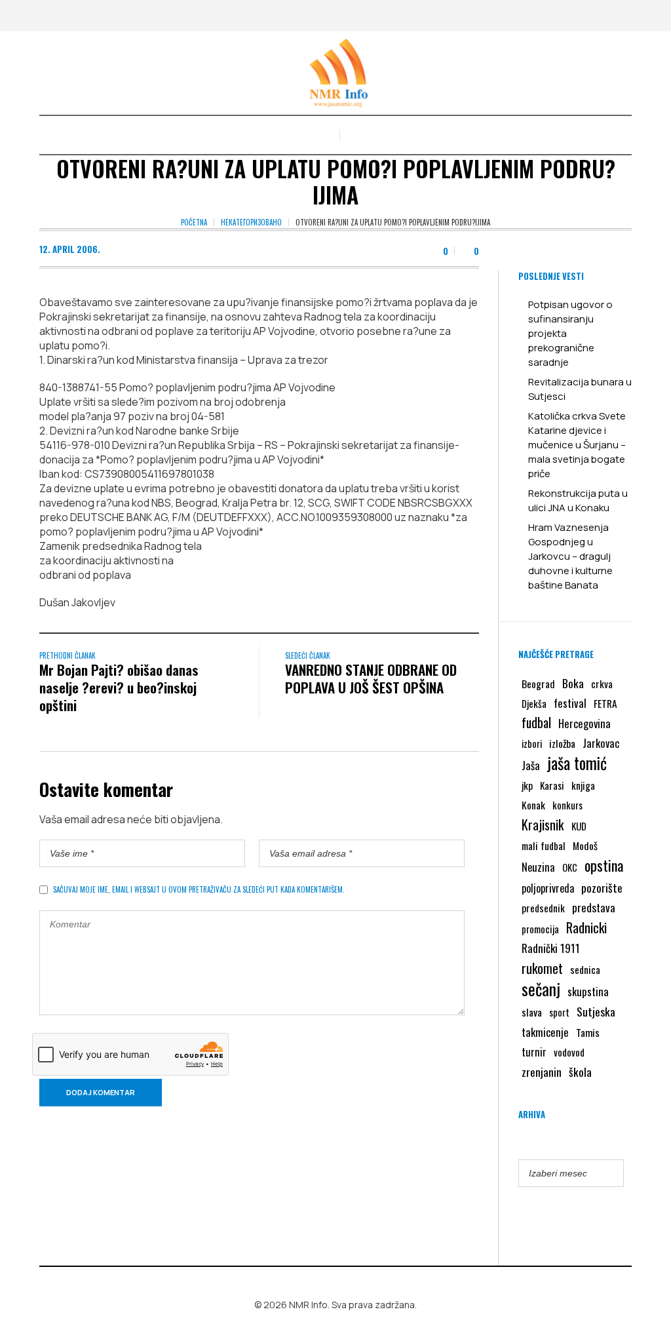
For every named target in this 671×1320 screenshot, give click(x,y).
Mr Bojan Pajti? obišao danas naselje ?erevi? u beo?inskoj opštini (119, 687)
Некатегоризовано (251, 222)
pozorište (602, 887)
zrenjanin (542, 1071)
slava (532, 1012)
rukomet (542, 968)
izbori (532, 743)
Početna (194, 222)
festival (570, 703)
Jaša (531, 765)
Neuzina (538, 867)
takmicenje (545, 1032)
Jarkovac (601, 743)
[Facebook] (325, 1283)
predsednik (543, 908)
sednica (585, 969)
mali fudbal (544, 845)
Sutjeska (596, 1011)
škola (580, 1071)
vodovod (569, 1052)
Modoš (585, 845)
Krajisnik (543, 824)
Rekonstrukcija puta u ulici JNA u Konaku (578, 500)
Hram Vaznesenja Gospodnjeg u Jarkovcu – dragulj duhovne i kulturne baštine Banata (570, 556)
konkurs (567, 805)
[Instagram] (344, 1283)
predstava (593, 907)
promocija (540, 929)
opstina (604, 865)
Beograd (538, 683)
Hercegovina (584, 723)
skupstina (588, 991)
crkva (602, 683)
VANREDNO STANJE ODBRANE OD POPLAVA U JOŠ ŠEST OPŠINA (371, 678)
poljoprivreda (548, 888)
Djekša (534, 703)
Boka (573, 682)
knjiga (583, 785)
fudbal (536, 722)
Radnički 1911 (551, 948)
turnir (534, 1052)
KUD (578, 826)
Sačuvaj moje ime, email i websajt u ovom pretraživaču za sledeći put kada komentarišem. (199, 889)
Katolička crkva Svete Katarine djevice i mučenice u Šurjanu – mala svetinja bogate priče (577, 444)
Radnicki (586, 927)
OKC (569, 867)
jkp (527, 785)
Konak (533, 804)
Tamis (588, 1032)
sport (559, 1012)
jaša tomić (577, 763)
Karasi (552, 785)
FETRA (605, 703)
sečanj (541, 989)
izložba (562, 743)
